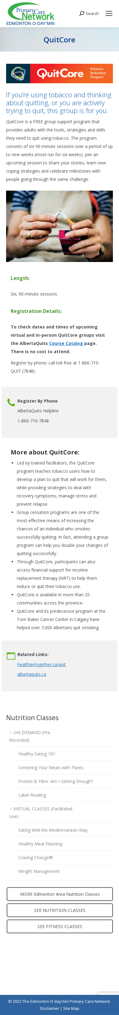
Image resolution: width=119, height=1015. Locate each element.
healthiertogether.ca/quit (41, 664)
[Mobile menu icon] (109, 13)
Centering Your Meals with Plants (51, 767)
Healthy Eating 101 (36, 754)
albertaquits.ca (31, 674)
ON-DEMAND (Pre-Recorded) (30, 736)
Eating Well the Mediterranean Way (53, 830)
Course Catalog (66, 343)
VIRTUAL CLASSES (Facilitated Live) (40, 812)
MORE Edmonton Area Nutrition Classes (60, 894)
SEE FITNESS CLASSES (60, 926)
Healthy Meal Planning (40, 844)
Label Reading (32, 795)
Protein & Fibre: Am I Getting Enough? (55, 781)
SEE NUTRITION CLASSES (59, 910)
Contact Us (17, 974)
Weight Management (39, 871)
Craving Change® (35, 857)
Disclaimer (49, 1008)
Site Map (71, 1008)
